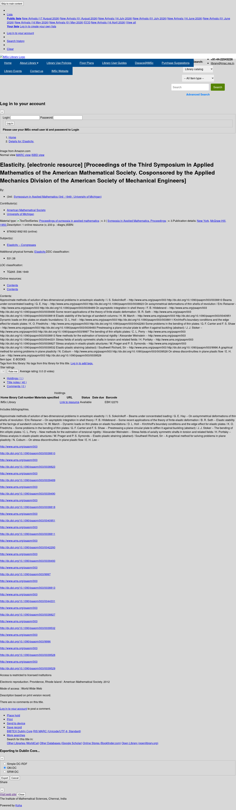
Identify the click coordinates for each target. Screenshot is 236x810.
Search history (16, 41)
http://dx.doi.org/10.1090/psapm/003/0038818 (27, 507)
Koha (18, 805)
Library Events (13, 71)
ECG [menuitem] (87, 22)
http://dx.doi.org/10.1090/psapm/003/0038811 (27, 534)
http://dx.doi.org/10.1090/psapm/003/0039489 (27, 480)
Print (10, 719)
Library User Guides (114, 63)
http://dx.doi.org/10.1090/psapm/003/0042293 (27, 547)
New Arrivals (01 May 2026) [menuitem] (66, 22)
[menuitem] (14, 18)
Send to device (16, 723)
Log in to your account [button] (13, 709)
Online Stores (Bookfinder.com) (102, 743)
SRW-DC (13, 772)
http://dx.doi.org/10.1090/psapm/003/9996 (25, 641)
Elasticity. (40, 252)
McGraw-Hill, (218, 221)
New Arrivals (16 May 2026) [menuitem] (32, 22)
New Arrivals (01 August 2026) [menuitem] (79, 18)
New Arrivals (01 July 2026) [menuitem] (150, 18)
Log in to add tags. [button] (82, 363)
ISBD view (37, 155)
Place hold (13, 715)
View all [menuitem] (131, 22)
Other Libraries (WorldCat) (23, 743)
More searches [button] (16, 735)
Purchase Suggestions (176, 63)
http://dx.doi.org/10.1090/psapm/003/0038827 (27, 614)
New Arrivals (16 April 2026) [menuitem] (108, 22)
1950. (3, 225)
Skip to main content (11, 3)
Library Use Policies (59, 63)
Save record (14, 727)
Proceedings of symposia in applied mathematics (69, 221)
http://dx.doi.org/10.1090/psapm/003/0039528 (27, 655)
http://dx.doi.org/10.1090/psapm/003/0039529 (27, 668)
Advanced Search (198, 94)
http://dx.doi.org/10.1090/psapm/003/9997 (25, 574)
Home (8, 63)
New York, (203, 221)
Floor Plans (87, 63)
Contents (12, 285)
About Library (29, 63)
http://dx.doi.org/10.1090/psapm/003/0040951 (27, 520)
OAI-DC (12, 768)
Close (21, 794)
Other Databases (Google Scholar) (61, 743)
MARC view (23, 155)
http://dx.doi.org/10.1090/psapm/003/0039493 (27, 561)
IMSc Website (59, 71)
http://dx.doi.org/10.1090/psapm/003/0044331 (27, 601)
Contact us (36, 71)
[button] (10, 14)
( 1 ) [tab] (15, 378)
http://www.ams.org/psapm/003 (18, 446)
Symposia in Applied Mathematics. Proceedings (136, 221)
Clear (10, 49)
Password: (46, 117)
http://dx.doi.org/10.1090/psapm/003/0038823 (27, 467)
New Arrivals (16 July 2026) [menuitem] (115, 18)
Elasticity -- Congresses (21, 245)
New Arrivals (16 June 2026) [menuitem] (184, 18)
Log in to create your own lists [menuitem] (38, 26)
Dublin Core (25, 731)
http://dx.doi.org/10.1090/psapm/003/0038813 (27, 588)
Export (4, 777)
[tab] (17, 382)
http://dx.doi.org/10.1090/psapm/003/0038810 (27, 453)
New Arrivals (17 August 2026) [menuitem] (40, 18)
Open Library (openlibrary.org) (140, 743)
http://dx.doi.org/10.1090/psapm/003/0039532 (27, 628)
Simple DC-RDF (17, 764)
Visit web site (8, 794)
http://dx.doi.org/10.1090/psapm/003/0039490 (27, 493)
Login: (6, 117)
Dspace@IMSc (144, 63)
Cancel (14, 777)
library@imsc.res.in (222, 63)
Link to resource (69, 402)
